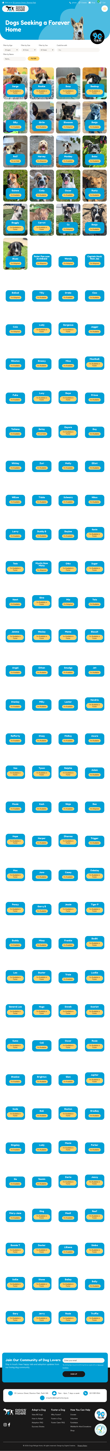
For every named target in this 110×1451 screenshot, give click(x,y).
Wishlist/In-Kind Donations (80, 1426)
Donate (84, 3)
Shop (93, 3)
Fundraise (74, 1422)
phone (74, 3)
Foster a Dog (56, 1418)
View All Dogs (37, 1414)
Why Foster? (56, 1414)
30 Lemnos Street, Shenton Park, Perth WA (31, 1393)
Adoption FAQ (37, 1422)
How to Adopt (37, 1418)
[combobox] (78, 50)
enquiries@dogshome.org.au (57, 1398)
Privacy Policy (82, 1445)
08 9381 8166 (94, 1393)
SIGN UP (73, 1374)
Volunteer (74, 1418)
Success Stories (38, 1426)
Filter (33, 58)
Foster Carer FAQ (58, 1422)
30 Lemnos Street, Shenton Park (24, 3)
